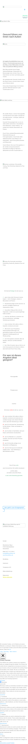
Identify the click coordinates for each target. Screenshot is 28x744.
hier (10, 649)
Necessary (4, 682)
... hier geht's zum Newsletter (14, 534)
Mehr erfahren (13, 651)
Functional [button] (2, 694)
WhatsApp (25, 15)
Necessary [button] (2, 680)
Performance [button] (3, 703)
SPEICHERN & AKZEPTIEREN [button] (7, 743)
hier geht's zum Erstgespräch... (14, 507)
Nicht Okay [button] (6, 651)
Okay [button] (1, 651)
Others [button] (1, 734)
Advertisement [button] (3, 723)
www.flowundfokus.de (8, 555)
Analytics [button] (2, 712)
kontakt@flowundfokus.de (9, 553)
